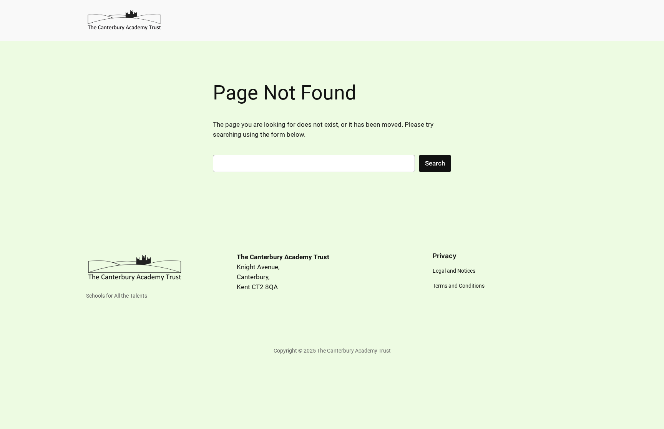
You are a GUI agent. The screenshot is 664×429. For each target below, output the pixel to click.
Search (435, 163)
